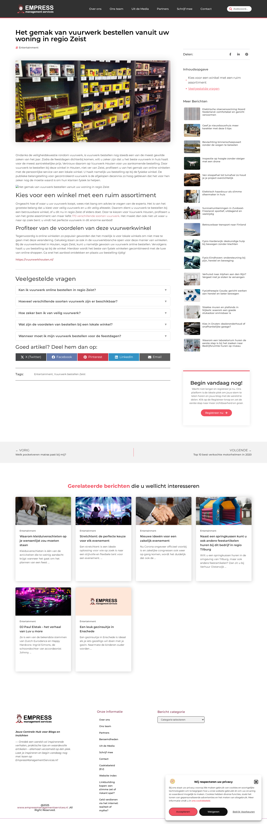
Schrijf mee (184, 9)
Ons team (116, 9)
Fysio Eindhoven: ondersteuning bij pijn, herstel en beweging (223, 259)
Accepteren (183, 811)
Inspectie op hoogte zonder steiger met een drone (223, 160)
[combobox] (239, 9)
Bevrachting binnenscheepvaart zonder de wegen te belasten (221, 143)
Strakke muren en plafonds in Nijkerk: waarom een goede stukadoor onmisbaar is (220, 310)
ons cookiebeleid (201, 800)
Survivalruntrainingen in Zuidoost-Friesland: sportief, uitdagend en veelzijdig (223, 211)
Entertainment (29, 47)
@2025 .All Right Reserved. (45, 807)
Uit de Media (140, 9)
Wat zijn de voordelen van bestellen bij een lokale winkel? (93, 324)
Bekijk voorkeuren (244, 811)
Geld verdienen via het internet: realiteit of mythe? (108, 805)
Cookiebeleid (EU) (107, 767)
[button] (256, 782)
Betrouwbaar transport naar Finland (224, 224)
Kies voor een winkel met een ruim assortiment (214, 80)
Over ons (95, 9)
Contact (206, 9)
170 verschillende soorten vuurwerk (96, 216)
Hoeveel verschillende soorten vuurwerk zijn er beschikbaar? (93, 301)
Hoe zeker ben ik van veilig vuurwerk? (93, 313)
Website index (108, 775)
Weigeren (213, 811)
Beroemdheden (108, 739)
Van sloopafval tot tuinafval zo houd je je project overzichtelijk (224, 176)
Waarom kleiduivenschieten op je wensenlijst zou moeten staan (43, 541)
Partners (163, 9)
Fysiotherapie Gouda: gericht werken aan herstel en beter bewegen (224, 292)
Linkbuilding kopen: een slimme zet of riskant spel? (107, 787)
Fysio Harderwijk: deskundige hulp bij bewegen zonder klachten (223, 242)
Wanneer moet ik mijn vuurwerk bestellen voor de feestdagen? (93, 336)
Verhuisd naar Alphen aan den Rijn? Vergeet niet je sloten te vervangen (224, 275)
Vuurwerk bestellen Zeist (70, 374)
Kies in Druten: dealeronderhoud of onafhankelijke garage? (223, 325)
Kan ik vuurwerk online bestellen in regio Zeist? (93, 290)
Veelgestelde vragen (203, 88)
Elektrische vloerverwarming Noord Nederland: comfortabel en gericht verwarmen (223, 112)
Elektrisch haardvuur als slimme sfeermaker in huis (222, 193)
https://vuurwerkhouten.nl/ (35, 259)
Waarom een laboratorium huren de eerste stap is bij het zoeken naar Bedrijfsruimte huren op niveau (224, 343)
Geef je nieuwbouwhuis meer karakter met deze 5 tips (220, 127)
